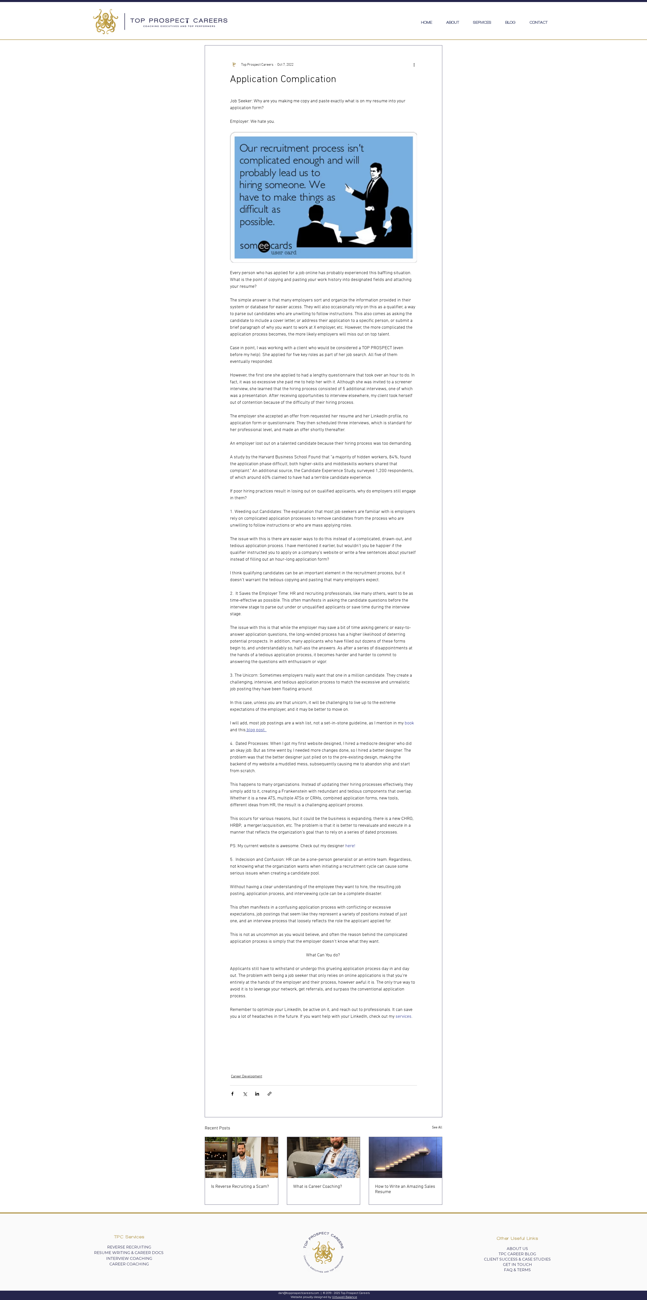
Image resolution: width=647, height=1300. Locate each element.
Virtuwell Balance (344, 1297)
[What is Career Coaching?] (323, 1157)
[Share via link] (269, 1093)
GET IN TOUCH (517, 1264)
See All (437, 1127)
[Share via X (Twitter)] (244, 1093)
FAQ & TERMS (517, 1269)
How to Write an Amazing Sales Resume (405, 1189)
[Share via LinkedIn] (257, 1093)
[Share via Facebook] (232, 1093)
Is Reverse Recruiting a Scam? (240, 1186)
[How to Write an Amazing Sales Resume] (405, 1157)
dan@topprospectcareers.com (298, 1293)
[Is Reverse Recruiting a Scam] (241, 1157)
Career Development (246, 1076)
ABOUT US (517, 1248)
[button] (482, 22)
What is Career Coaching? (317, 1186)
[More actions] (414, 65)
